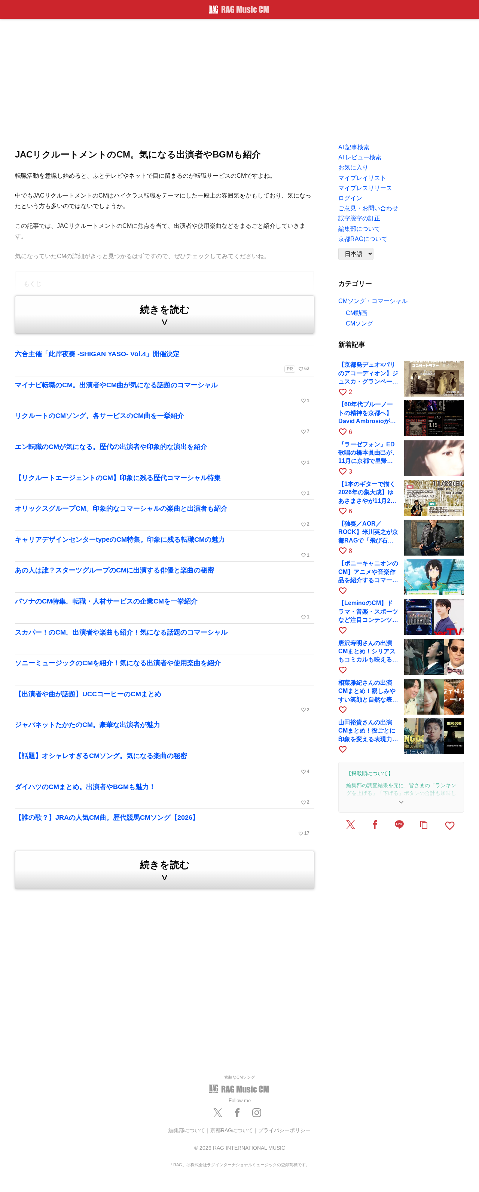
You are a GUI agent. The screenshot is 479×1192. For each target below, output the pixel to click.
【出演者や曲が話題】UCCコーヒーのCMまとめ (162, 701)
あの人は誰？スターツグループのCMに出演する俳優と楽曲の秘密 (114, 570)
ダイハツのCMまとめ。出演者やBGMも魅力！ (162, 794)
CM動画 (356, 313)
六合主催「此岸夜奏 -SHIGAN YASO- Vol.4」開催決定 (162, 361)
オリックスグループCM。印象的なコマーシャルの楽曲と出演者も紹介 (162, 516)
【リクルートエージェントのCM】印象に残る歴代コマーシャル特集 (162, 485)
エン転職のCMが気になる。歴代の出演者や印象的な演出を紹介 (162, 454)
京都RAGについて (231, 1130)
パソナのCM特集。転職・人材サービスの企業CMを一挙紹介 (162, 608)
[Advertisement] (239, 78)
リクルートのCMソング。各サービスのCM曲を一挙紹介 (162, 423)
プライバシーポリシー (284, 1130)
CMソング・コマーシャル (373, 301)
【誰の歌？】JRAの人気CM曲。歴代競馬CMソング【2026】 (162, 825)
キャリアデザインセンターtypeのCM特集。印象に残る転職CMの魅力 (162, 547)
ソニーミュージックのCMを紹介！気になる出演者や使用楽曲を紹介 (118, 663)
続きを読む (165, 315)
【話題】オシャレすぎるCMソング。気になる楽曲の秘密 (162, 763)
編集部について (186, 1130)
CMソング (359, 323)
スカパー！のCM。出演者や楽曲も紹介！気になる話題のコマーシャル (121, 632)
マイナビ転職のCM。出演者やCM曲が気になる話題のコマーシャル (162, 392)
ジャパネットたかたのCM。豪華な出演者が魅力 (87, 724)
